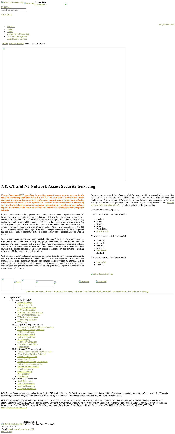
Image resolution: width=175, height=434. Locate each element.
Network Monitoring (26, 337)
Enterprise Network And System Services (35, 327)
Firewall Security (25, 371)
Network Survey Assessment (30, 364)
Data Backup (23, 376)
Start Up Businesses (26, 383)
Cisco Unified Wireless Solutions (32, 354)
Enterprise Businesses (27, 388)
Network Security (16, 43)
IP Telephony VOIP (26, 334)
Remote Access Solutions (28, 366)
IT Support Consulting (27, 342)
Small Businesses (25, 381)
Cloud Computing (25, 369)
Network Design (25, 302)
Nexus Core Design (26, 359)
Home (5, 43)
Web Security (23, 374)
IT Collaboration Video (28, 344)
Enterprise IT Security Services (31, 329)
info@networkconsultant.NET (14, 408)
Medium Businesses (26, 386)
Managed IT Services (27, 307)
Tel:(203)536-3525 (167, 24)
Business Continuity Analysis (30, 312)
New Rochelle (102, 231)
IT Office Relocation (26, 310)
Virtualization (23, 347)
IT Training (22, 322)
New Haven (101, 250)
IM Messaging (24, 339)
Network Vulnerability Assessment (32, 361)
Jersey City (101, 262)
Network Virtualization (27, 356)
